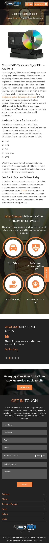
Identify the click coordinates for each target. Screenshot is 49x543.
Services (16, 18)
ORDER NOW (39, 4)
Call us (24, 190)
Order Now (24, 387)
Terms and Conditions (32, 540)
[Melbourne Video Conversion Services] (24, 528)
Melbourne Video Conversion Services (19, 97)
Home (8, 18)
